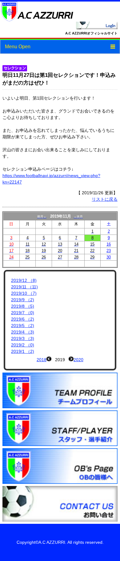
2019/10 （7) (24, 293)
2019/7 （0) (22, 312)
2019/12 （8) (24, 280)
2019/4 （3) (22, 332)
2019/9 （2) (22, 299)
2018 (41, 359)
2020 (78, 359)
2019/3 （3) (22, 338)
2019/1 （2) (22, 351)
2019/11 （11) (24, 286)
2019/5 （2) (22, 325)
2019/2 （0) (22, 344)
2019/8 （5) (22, 306)
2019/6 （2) (22, 319)
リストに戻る (105, 199)
